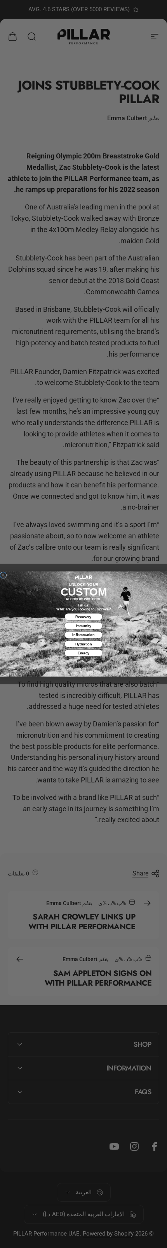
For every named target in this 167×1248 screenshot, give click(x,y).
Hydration (83, 644)
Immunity (84, 626)
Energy (84, 653)
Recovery (83, 617)
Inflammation (83, 635)
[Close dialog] (3, 575)
